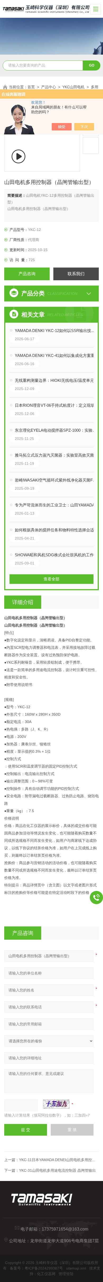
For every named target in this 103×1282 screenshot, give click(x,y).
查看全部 (51, 579)
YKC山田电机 (73, 87)
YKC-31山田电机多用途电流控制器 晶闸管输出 (57, 1170)
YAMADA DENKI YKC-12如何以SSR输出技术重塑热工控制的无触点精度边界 (57, 330)
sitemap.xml (76, 1268)
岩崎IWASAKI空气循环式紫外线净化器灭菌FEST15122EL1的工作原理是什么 (57, 480)
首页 (31, 87)
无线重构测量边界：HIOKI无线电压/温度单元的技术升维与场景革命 (57, 380)
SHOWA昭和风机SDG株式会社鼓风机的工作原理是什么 (57, 555)
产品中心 (48, 87)
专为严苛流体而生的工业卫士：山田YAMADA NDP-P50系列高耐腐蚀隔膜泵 (57, 505)
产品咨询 (26, 274)
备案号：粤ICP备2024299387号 (36, 1268)
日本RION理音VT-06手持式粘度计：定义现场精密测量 (57, 405)
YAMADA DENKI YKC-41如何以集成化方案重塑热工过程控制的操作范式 (57, 355)
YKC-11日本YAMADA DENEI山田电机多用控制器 (59, 1160)
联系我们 (76, 274)
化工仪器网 (46, 1274)
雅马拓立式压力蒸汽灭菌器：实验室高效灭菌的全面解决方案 (57, 455)
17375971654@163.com (65, 1229)
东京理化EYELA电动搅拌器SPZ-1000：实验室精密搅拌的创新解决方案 (57, 430)
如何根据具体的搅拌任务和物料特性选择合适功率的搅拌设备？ (57, 530)
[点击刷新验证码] (56, 1104)
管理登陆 (66, 1274)
